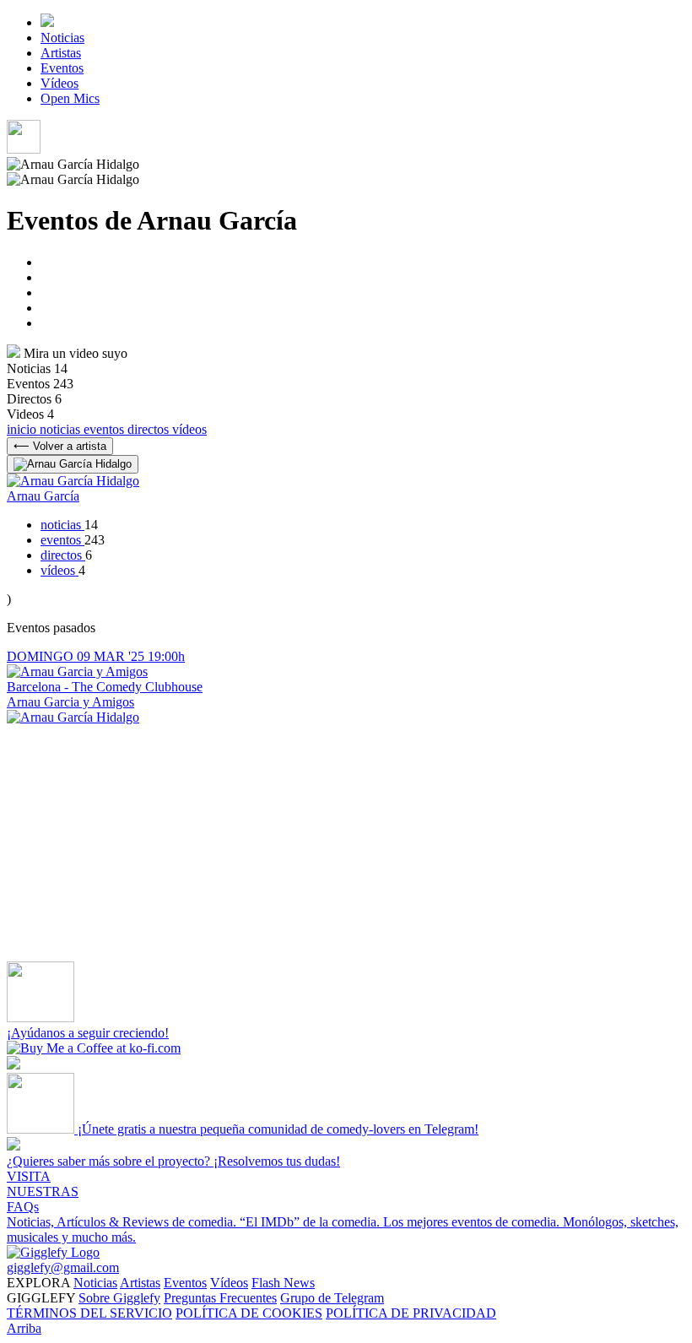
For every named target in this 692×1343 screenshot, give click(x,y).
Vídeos (59, 83)
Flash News (283, 1282)
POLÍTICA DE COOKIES (249, 1313)
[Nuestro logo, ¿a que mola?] (53, 1252)
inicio (23, 429)
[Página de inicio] (47, 22)
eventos (105, 429)
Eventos (62, 68)
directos (149, 429)
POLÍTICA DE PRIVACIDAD (411, 1313)
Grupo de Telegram (332, 1298)
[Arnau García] (73, 717)
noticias (62, 429)
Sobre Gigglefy (119, 1298)
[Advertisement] (346, 843)
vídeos (189, 429)
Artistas (61, 53)
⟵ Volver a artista (60, 446)
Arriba (24, 1328)
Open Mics (70, 98)
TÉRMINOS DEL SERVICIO (89, 1313)
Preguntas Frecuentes (220, 1298)
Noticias (62, 37)
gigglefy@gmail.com (63, 1267)
